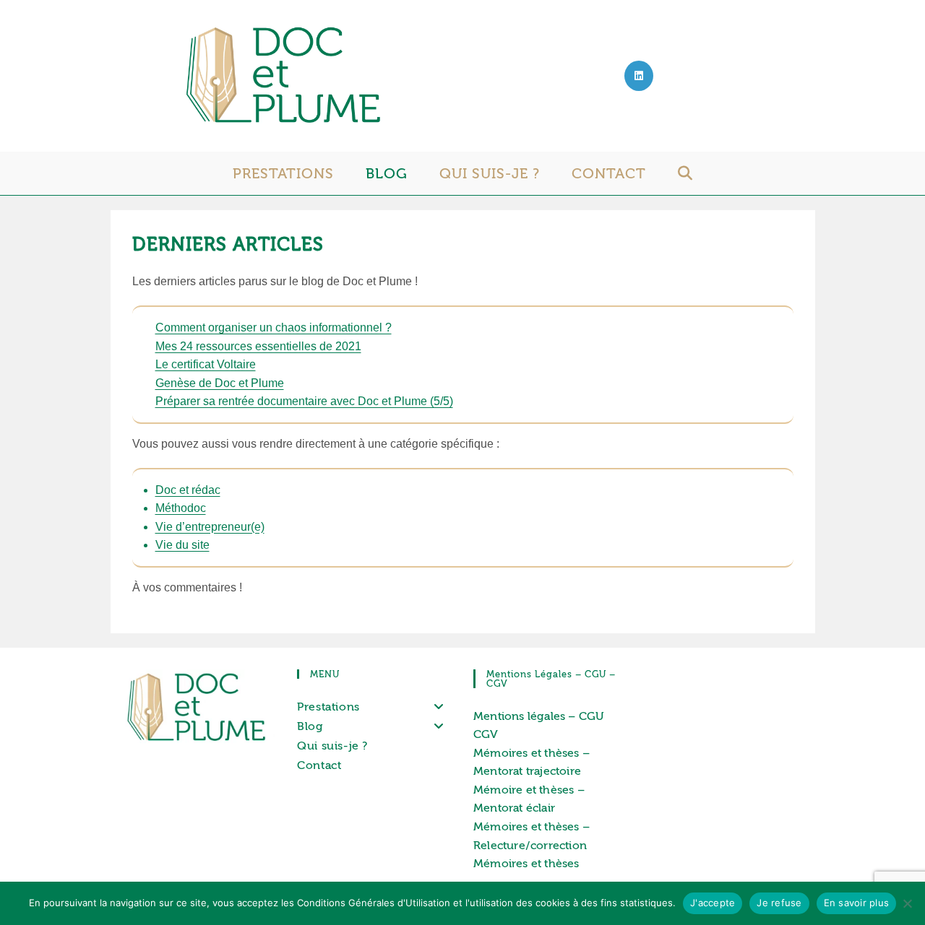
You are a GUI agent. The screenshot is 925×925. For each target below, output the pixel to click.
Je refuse (779, 902)
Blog (310, 726)
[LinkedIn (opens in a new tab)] (638, 76)
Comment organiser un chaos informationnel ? (273, 327)
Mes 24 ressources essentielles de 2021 (258, 346)
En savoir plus (857, 902)
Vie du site (182, 545)
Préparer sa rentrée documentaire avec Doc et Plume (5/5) (304, 401)
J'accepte (712, 902)
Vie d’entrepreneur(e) (209, 527)
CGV (486, 734)
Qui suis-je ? (332, 745)
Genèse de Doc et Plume (219, 383)
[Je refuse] (907, 903)
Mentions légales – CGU (538, 716)
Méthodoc (180, 508)
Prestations (328, 706)
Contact (319, 765)
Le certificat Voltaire (205, 364)
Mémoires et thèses (526, 863)
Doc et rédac (187, 490)
